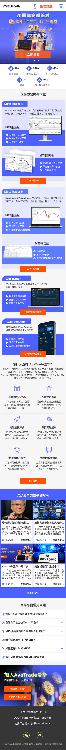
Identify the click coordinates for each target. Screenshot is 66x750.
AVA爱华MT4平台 (36, 712)
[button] (28, 60)
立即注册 (33, 480)
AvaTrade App (43, 717)
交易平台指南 (22, 723)
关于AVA (35, 723)
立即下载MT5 (33, 268)
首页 (22, 712)
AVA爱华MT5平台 (24, 717)
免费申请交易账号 (33, 311)
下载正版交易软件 (17, 688)
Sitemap (46, 723)
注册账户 (46, 6)
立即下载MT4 (33, 180)
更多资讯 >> (33, 592)
